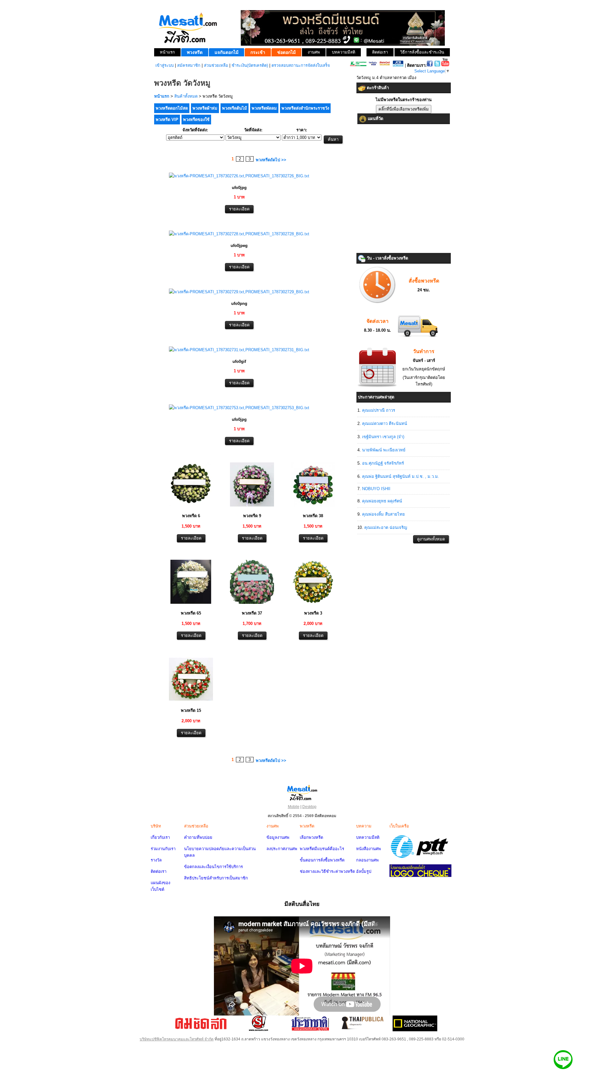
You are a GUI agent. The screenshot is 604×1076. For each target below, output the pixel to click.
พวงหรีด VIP (167, 119)
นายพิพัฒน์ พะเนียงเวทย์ (383, 450)
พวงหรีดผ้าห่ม (205, 108)
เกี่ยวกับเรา (160, 837)
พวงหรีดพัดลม (264, 108)
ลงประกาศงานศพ (281, 848)
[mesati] (302, 792)
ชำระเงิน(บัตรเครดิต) (250, 65)
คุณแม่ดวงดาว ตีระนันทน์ (384, 423)
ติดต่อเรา (158, 871)
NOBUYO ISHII (376, 488)
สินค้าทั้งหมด (186, 96)
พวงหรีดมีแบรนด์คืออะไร (322, 848)
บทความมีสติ (367, 837)
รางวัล (156, 860)
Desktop (309, 806)
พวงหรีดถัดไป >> (271, 159)
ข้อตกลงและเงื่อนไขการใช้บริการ (213, 866)
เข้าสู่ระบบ (164, 65)
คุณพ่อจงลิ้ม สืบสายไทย (383, 514)
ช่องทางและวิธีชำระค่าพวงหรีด (327, 871)
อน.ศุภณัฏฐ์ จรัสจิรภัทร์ (383, 463)
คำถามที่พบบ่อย (198, 837)
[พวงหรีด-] (239, 176)
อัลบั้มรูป (363, 871)
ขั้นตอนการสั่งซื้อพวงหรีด (322, 860)
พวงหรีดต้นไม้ (234, 108)
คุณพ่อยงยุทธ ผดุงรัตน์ (382, 501)
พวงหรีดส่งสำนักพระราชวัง (305, 108)
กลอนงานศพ (367, 860)
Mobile (293, 806)
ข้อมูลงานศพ (277, 837)
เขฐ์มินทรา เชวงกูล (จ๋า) (383, 436)
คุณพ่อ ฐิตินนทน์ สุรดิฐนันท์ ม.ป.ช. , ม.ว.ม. (400, 476)
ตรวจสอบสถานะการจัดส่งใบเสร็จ (300, 65)
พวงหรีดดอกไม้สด (172, 108)
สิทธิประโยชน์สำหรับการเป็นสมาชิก (216, 878)
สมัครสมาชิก (188, 65)
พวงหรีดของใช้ (196, 119)
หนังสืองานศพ (368, 848)
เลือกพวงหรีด (311, 837)
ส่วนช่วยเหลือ (216, 65)
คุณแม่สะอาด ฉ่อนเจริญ (385, 527)
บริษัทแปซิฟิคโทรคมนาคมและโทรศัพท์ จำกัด (177, 1039)
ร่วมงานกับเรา (163, 848)
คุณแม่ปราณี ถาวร (378, 410)
